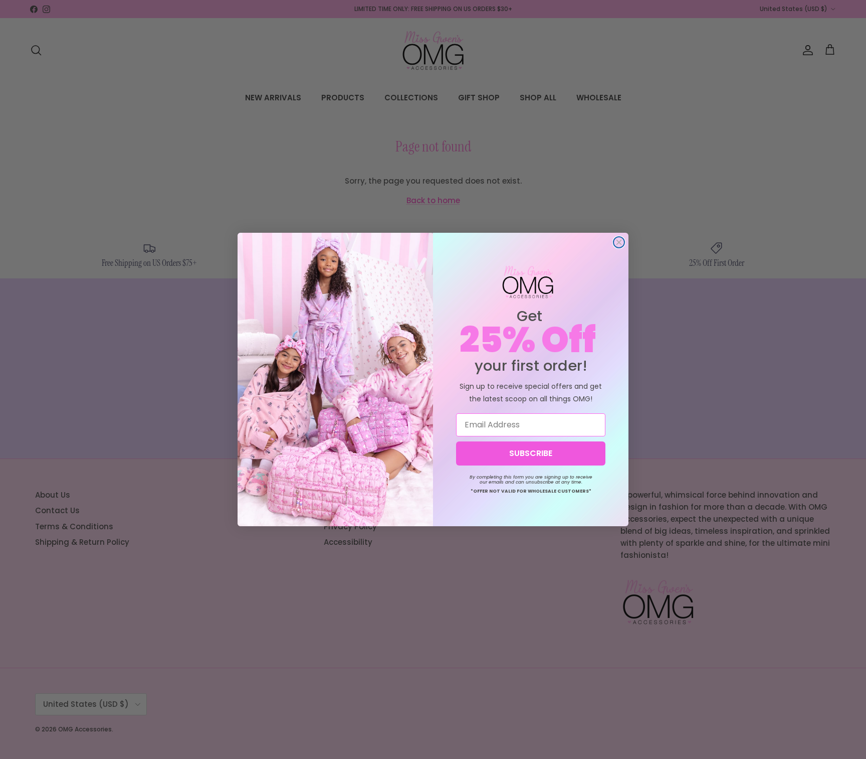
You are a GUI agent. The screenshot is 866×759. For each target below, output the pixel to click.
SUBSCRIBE (530, 453)
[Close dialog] (618, 242)
